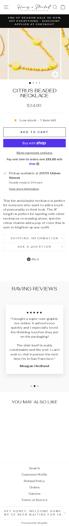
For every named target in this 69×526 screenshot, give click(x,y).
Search (34, 468)
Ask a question (35, 246)
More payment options (34, 153)
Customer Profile (34, 474)
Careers (35, 493)
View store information (24, 188)
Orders (34, 487)
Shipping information (35, 238)
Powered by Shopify (34, 522)
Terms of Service (34, 500)
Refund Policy (34, 481)
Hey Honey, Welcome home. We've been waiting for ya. (33, 513)
